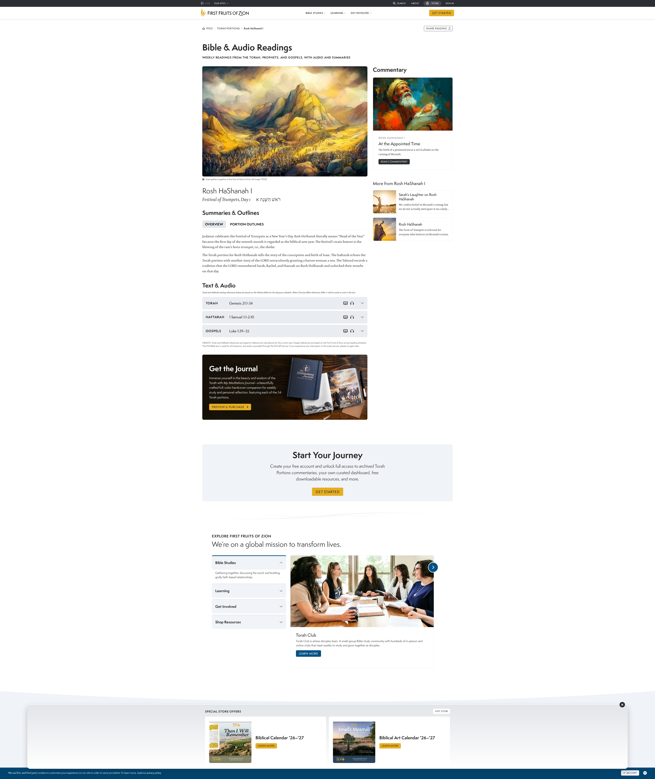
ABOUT (415, 3)
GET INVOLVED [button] (360, 12)
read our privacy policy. (149, 773)
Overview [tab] (214, 224)
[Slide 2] (372, 671)
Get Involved (225, 606)
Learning (222, 590)
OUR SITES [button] (219, 3)
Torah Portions (228, 28)
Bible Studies (225, 562)
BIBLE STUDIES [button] (314, 12)
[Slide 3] (376, 671)
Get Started (328, 491)
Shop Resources (228, 622)
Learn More (308, 653)
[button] (399, 3)
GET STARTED (441, 13)
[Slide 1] (364, 671)
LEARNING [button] (337, 12)
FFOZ (209, 28)
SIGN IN (450, 3)
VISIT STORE (441, 711)
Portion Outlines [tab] (247, 224)
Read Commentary (394, 161)
